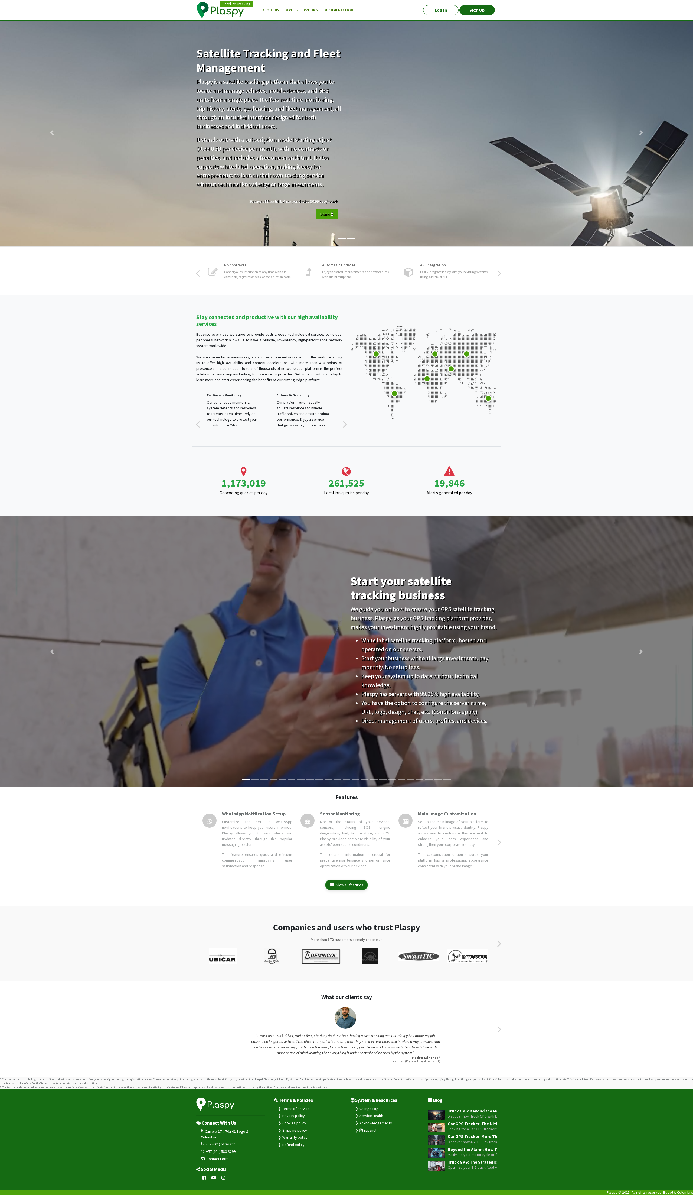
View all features (349, 890)
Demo (325, 213)
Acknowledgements (375, 1128)
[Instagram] (223, 1183)
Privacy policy (293, 1121)
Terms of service (296, 1114)
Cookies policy (294, 1128)
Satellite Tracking (236, 3)
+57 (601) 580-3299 (220, 1149)
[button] (52, 132)
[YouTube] (213, 1183)
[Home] (223, 10)
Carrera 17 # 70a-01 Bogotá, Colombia (225, 1140)
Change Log (368, 1114)
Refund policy (293, 1150)
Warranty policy (295, 1143)
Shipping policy (294, 1136)
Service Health (371, 1121)
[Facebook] (204, 1183)
